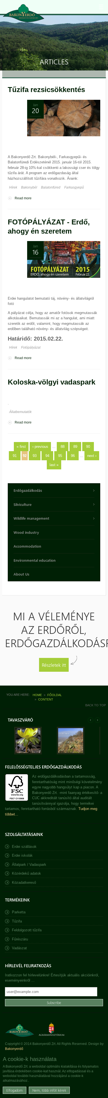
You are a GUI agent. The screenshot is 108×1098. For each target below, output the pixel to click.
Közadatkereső (24, 882)
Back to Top (95, 705)
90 (88, 447)
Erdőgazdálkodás (28, 490)
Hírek (13, 187)
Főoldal (54, 695)
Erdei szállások (24, 847)
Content (45, 699)
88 (63, 447)
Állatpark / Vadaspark (29, 864)
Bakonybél (29, 187)
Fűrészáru (20, 939)
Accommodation (27, 546)
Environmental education (35, 560)
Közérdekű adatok (26, 873)
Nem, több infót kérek (49, 1090)
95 (60, 456)
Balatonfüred (50, 187)
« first (21, 447)
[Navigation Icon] (101, 7)
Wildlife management (31, 518)
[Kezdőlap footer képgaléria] (28, 753)
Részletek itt (54, 665)
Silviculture (23, 504)
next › (91, 456)
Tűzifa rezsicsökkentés (46, 89)
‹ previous (40, 447)
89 (75, 447)
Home (37, 695)
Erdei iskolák (22, 855)
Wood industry (26, 532)
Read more (23, 198)
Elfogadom (14, 1090)
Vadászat (19, 948)
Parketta (18, 912)
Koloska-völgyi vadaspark (51, 382)
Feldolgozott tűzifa (27, 930)
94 (47, 456)
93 (35, 456)
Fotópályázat (30, 347)
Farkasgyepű (74, 187)
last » (54, 465)
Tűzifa (17, 921)
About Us (21, 574)
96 (73, 456)
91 (15, 456)
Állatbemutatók (20, 412)
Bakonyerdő (14, 1049)
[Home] (23, 13)
